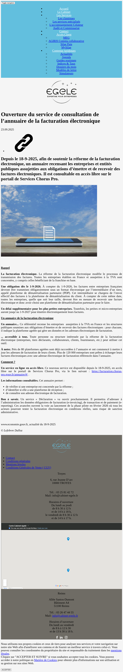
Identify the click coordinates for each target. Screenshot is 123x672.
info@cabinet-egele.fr (65, 615)
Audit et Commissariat (66, 28)
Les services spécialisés (66, 21)
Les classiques (66, 18)
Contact (63, 31)
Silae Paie (66, 44)
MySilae (66, 47)
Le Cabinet (63, 11)
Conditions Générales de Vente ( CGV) (28, 467)
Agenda (66, 57)
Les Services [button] (64, 15)
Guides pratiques (66, 60)
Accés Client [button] (63, 34)
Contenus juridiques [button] (64, 50)
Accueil (63, 8)
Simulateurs (66, 73)
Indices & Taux (66, 63)
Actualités (66, 53)
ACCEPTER (6, 670)
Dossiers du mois (66, 66)
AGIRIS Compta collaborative (66, 40)
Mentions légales (16, 464)
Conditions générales (18, 461)
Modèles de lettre (66, 70)
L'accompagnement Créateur (66, 24)
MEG (66, 37)
